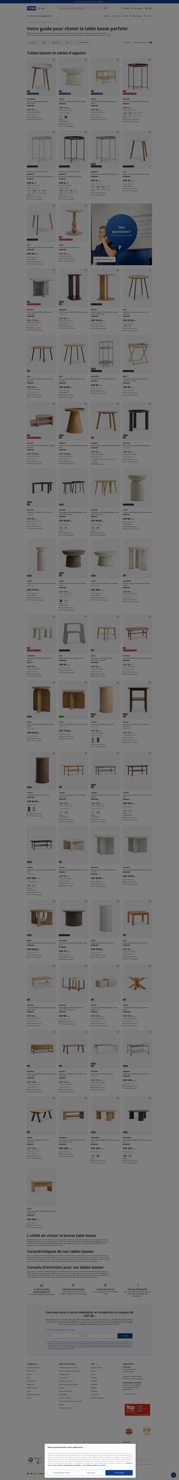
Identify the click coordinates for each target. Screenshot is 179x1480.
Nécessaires (91, 1473)
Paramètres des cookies (61, 1473)
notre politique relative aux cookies (94, 1465)
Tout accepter (119, 1473)
